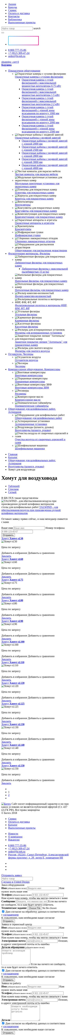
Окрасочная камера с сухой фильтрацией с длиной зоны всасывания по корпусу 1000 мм (40, 110)
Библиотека (15, 19)
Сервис (12, 10)
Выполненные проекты (22, 22)
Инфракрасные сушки (28, 235)
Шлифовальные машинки (30, 448)
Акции (12, 4)
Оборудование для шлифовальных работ (38, 418)
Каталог (13, 457)
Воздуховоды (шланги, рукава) (33, 430)
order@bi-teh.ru (16, 56)
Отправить (8, 535)
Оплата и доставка (19, 13)
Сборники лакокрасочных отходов (35, 241)
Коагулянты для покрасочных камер (36, 210)
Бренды (12, 7)
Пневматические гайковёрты (32, 405)
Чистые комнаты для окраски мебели (36, 174)
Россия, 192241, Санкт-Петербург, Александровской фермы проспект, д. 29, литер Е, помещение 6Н (38, 856)
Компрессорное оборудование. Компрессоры (34, 369)
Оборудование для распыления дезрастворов (41, 250)
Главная (12, 454)
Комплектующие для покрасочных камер (39, 216)
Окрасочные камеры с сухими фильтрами (39, 76)
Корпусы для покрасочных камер (34, 198)
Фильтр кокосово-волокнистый (33, 296)
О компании (15, 836)
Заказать (6, 556)
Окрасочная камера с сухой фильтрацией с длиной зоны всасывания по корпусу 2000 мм (40, 119)
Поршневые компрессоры (30, 381)
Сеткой (12, 492)
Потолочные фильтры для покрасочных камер (41, 290)
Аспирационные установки (31, 424)
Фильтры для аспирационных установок (38, 332)
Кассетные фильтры (26, 326)
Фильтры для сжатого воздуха (32, 351)
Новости (13, 833)
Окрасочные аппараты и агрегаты (34, 223)
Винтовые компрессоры (29, 375)
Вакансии (14, 839)
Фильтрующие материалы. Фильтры (29, 253)
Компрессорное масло (27, 399)
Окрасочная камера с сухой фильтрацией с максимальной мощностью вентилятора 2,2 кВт (41, 101)
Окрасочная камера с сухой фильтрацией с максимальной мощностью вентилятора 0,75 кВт (41, 82)
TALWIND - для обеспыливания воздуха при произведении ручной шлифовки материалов (31, 510)
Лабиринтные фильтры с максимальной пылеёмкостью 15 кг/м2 (45, 270)
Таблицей (14, 486)
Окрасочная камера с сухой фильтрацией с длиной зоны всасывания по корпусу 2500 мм (40, 128)
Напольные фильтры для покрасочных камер (41, 280)
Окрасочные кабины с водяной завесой (38, 137)
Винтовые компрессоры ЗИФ (32, 387)
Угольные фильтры (26, 314)
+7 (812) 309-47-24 (18, 53)
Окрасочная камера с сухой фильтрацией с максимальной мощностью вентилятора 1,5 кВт (41, 92)
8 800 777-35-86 (17, 50)
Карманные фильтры (27, 320)
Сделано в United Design (15, 881)
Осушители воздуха (26, 360)
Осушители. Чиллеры (20, 354)
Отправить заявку (11, 875)
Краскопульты (23, 229)
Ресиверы (20, 393)
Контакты (14, 16)
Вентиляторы (23, 204)
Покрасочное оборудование (24, 70)
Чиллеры (20, 366)
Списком (13, 489)
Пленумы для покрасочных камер (34, 192)
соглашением (11, 914)
